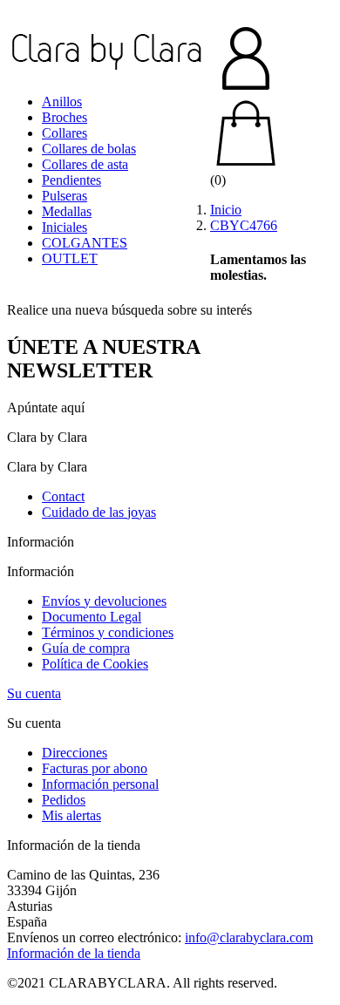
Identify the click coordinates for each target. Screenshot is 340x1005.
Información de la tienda (73, 953)
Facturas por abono (94, 768)
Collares (64, 133)
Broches (64, 117)
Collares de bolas (89, 148)
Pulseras (64, 195)
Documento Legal (91, 616)
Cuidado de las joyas (99, 512)
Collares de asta (85, 164)
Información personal (100, 784)
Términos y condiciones (107, 632)
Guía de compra (86, 648)
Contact (63, 496)
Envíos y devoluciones (104, 601)
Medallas (67, 211)
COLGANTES (84, 242)
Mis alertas (71, 815)
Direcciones (74, 752)
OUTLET (70, 258)
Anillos (62, 101)
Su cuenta (34, 693)
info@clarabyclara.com (249, 937)
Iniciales (64, 227)
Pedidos (63, 799)
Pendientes (71, 180)
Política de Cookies (95, 663)
